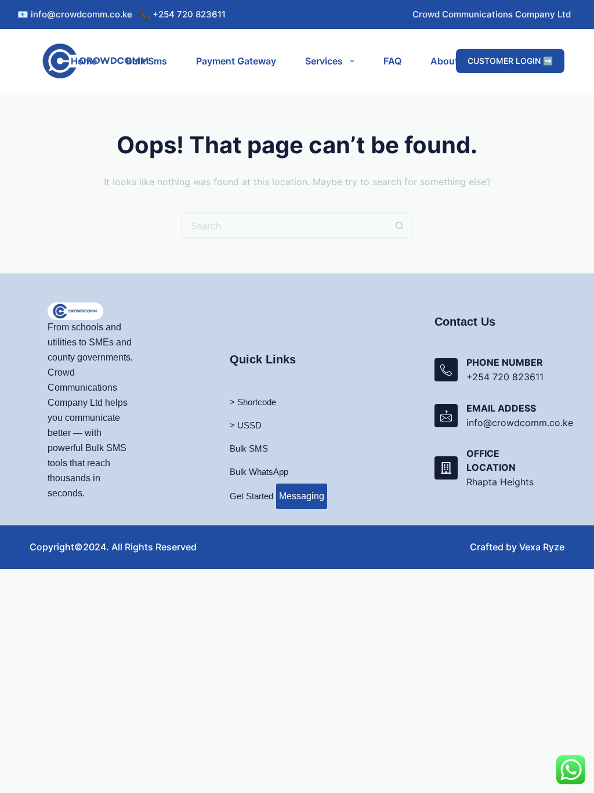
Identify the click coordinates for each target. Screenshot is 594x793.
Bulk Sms (146, 61)
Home (84, 61)
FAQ (392, 61)
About (444, 61)
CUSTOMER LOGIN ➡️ (510, 61)
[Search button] (400, 225)
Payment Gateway (236, 61)
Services (324, 61)
